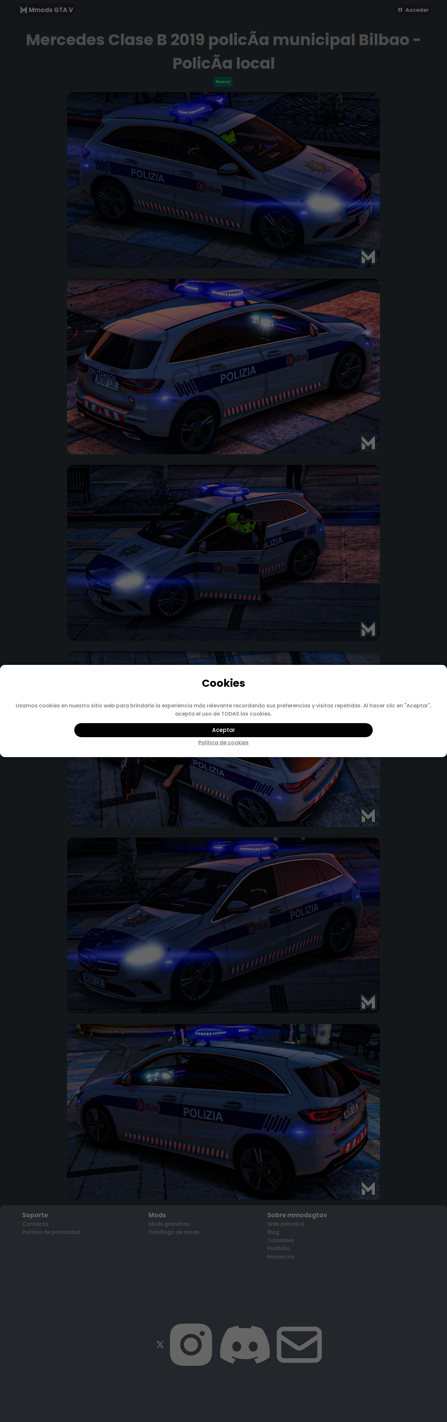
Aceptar (223, 730)
